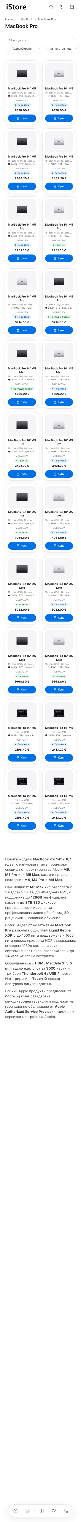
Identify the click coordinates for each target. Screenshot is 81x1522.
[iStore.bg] (16, 7)
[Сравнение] (41, 1510)
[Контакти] (65, 1510)
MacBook (27, 19)
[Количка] (72, 7)
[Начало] (15, 1510)
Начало (10, 19)
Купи (24, 118)
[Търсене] (51, 7)
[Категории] (27, 1510)
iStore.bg (12, 996)
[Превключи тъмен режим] (61, 7)
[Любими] (53, 1510)
